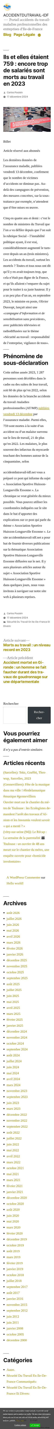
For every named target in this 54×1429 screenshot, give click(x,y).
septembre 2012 (17, 1310)
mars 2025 (13, 1014)
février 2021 (15, 1186)
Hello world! (15, 883)
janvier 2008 (15, 1328)
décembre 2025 (17, 960)
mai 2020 (13, 1221)
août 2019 (13, 1251)
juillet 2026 (14, 919)
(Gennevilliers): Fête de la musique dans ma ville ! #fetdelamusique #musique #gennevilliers (26, 790)
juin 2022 (13, 1144)
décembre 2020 (17, 1198)
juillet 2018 (14, 1281)
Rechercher (10, 704)
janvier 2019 (15, 1269)
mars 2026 (13, 942)
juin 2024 (13, 1067)
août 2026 (13, 913)
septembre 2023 (17, 1097)
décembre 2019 (17, 1239)
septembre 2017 (17, 1287)
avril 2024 (13, 1079)
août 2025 (13, 984)
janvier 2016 (15, 1299)
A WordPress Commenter (23, 877)
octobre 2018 (15, 1275)
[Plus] (39, 35)
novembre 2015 (17, 1305)
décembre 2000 (17, 1340)
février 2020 (15, 1233)
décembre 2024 (17, 1031)
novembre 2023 (17, 1091)
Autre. (11, 1370)
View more (20, 1421)
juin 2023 (13, 1103)
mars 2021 (13, 1180)
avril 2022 (13, 1156)
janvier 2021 (15, 1192)
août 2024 (13, 1055)
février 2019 (15, 1263)
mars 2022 (13, 1162)
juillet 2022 (14, 1138)
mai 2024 (13, 1073)
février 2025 (15, 1020)
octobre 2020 (15, 1204)
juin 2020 (13, 1216)
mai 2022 (13, 1150)
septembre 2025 (17, 978)
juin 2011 (13, 1322)
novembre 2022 (17, 1120)
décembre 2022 (17, 1115)
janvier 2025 (15, 1025)
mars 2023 (13, 1109)
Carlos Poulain (15, 92)
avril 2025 (13, 1008)
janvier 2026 (15, 954)
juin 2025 (13, 996)
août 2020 (13, 1210)
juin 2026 (13, 925)
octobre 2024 (15, 1043)
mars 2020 (13, 1227)
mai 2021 (13, 1174)
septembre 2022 (17, 1126)
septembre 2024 (17, 1049)
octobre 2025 (15, 972)
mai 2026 (13, 930)
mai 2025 (13, 1002)
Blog (7, 34)
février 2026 (15, 948)
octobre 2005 (15, 1334)
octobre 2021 (15, 1168)
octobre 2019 (15, 1245)
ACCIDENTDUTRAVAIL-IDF (26, 15)
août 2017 (13, 1293)
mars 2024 (13, 1085)
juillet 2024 (14, 1061)
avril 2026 (13, 936)
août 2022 (13, 1132)
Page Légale (24, 34)
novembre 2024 (17, 1037)
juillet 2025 (14, 990)
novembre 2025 (17, 966)
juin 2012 (13, 1316)
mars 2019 (13, 1257)
